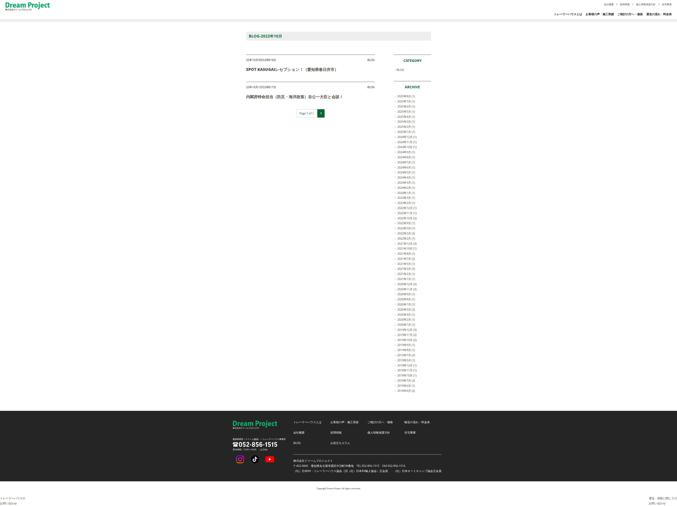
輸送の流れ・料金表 (417, 422)
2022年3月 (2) (406, 233)
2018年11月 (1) (407, 370)
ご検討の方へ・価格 (630, 14)
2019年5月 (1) (406, 360)
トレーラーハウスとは (568, 14)
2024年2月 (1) (406, 188)
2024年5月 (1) (406, 172)
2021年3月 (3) (406, 269)
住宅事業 (667, 4)
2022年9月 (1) (406, 223)
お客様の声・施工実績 (600, 14)
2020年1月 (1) (406, 325)
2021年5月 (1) (406, 264)
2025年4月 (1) (406, 117)
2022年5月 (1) (406, 228)
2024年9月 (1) (406, 152)
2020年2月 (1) (406, 319)
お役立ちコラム (340, 443)
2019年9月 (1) (406, 345)
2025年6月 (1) (406, 106)
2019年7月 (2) (406, 355)
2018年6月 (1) (406, 386)
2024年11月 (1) (407, 142)
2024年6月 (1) (406, 167)
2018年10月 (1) (407, 375)
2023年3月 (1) (406, 198)
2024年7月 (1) (406, 162)
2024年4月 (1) (406, 177)
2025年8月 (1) (406, 96)
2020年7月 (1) (406, 304)
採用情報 (625, 4)
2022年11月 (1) (407, 213)
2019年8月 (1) (406, 350)
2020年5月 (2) (406, 309)
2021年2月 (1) (406, 274)
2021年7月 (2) (406, 259)
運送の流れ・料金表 (659, 14)
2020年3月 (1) (406, 315)
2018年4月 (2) (406, 391)
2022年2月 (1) (406, 238)
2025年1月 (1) (406, 132)
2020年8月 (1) (406, 299)
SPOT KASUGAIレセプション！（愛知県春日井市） (292, 69)
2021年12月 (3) (407, 244)
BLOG (400, 70)
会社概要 (609, 4)
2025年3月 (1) (406, 122)
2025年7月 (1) (406, 101)
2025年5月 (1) (406, 112)
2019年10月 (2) (407, 340)
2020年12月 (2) (407, 284)
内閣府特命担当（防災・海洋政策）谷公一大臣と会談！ (294, 96)
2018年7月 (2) (406, 380)
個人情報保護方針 (646, 4)
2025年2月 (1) (406, 127)
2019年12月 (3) (407, 330)
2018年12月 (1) (407, 365)
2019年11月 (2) (407, 335)
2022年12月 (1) (407, 208)
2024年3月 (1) (406, 183)
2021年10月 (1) (407, 248)
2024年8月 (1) (406, 157)
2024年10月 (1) (407, 147)
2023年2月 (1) (406, 203)
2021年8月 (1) (406, 254)
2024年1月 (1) (406, 193)
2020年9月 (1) (406, 294)
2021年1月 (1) (406, 279)
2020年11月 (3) (407, 289)
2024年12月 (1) (407, 137)
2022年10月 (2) (407, 218)
